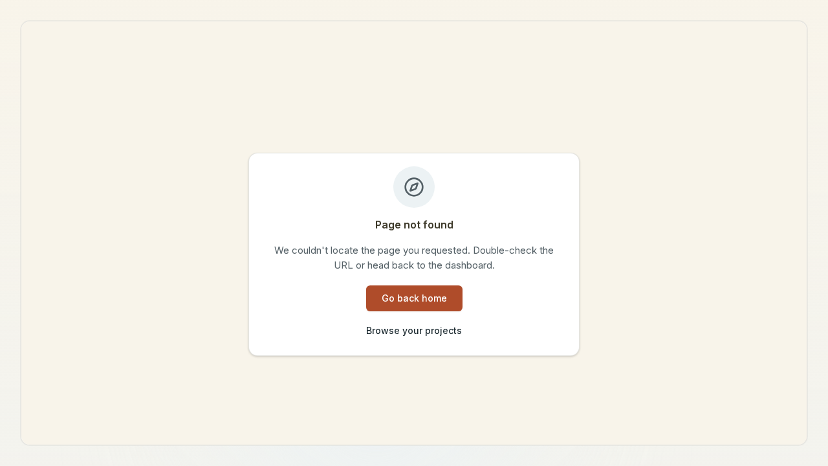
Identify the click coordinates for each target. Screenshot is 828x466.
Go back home (414, 298)
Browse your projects (414, 330)
